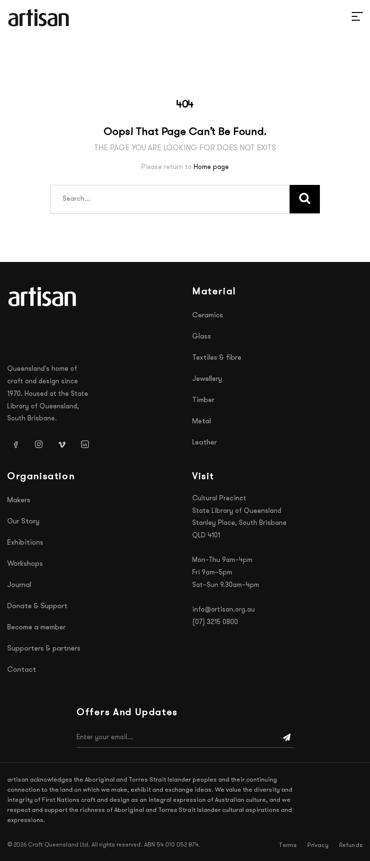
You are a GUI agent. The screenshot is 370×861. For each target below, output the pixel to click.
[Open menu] (346, 17)
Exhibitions (25, 543)
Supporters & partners (43, 648)
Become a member (36, 627)
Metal (201, 421)
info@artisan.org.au (223, 609)
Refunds (351, 845)
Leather (204, 442)
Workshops (25, 564)
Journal (19, 585)
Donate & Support (37, 606)
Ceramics (207, 315)
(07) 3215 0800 (215, 622)
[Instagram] (38, 444)
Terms (288, 845)
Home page (211, 167)
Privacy (317, 845)
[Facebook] (15, 444)
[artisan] (43, 296)
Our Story (23, 521)
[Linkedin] (85, 444)
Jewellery (207, 379)
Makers (18, 500)
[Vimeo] (61, 444)
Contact (21, 670)
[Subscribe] (286, 737)
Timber (203, 400)
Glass (201, 336)
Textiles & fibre (216, 358)
